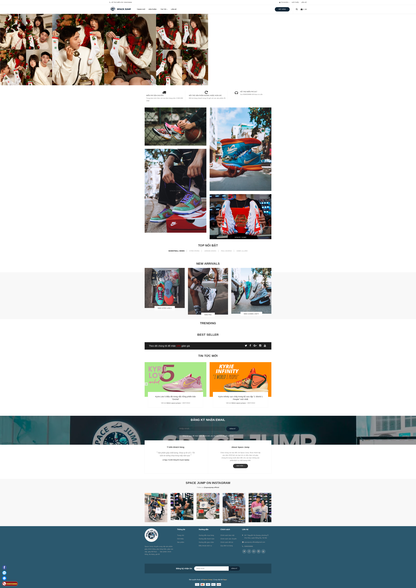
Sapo (225, 579)
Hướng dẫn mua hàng (206, 535)
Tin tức (163, 9)
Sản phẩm (153, 9)
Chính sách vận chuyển (228, 539)
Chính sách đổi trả (226, 542)
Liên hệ (304, 2)
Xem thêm (240, 466)
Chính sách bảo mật (227, 535)
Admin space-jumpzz (174, 403)
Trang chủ (141, 9)
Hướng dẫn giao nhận (206, 542)
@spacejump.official (211, 487)
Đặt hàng (282, 9)
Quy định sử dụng (226, 546)
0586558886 (128, 2)
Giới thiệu (295, 2)
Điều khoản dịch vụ (205, 546)
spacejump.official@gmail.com (254, 542)
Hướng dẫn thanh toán (206, 539)
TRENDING (208, 323)
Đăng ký (233, 429)
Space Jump (207, 579)
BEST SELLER (208, 334)
